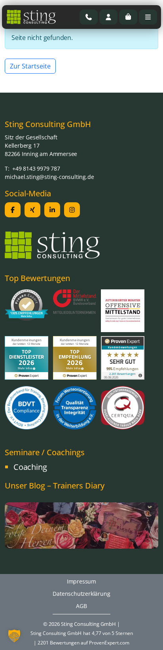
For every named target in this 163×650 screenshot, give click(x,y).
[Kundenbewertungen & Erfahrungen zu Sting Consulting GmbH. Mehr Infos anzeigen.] (122, 357)
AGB (81, 606)
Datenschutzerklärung (81, 593)
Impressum (81, 581)
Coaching (30, 467)
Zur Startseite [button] (30, 66)
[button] (14, 635)
